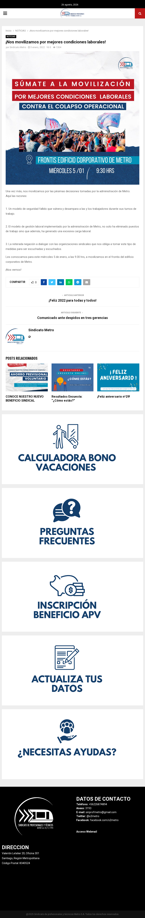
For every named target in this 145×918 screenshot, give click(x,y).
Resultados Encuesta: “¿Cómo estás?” (67, 398)
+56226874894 (98, 804)
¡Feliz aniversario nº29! (113, 396)
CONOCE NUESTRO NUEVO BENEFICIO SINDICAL (25, 398)
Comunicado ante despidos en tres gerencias (72, 318)
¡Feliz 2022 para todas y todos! (72, 300)
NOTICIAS (11, 36)
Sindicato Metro (18, 47)
